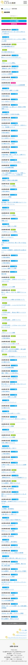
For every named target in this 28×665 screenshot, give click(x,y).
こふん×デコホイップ (7, 432)
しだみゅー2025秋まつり (8, 525)
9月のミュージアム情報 (7, 531)
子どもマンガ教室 (6, 197)
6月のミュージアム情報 (7, 595)
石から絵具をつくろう (7, 589)
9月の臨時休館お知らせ (8, 52)
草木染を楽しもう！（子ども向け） (11, 162)
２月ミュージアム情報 (7, 426)
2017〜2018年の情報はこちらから (14, 623)
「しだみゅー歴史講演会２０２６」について (13, 356)
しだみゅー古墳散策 (7, 74)
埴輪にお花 (4, 220)
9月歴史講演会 (5, 96)
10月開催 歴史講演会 (7, 536)
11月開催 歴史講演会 (7, 509)
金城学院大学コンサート (8, 209)
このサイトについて (21, 635)
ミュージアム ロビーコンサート (10, 547)
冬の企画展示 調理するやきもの (10, 483)
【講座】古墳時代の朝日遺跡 (9, 180)
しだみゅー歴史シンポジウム (9, 378)
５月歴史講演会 (5, 263)
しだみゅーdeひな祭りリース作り (10, 413)
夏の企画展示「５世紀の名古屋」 (10, 114)
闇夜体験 (3, 274)
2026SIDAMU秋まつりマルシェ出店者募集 (13, 85)
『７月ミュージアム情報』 (8, 186)
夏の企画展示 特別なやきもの (10, 619)
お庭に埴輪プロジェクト (8, 443)
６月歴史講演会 (5, 257)
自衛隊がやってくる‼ (7, 459)
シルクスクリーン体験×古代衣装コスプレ (13, 299)
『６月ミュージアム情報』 (8, 215)
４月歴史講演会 (5, 338)
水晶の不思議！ (5, 149)
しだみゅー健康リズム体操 (8, 226)
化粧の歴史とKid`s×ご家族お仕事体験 (12, 553)
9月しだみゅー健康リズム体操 (9, 90)
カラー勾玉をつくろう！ (8, 101)
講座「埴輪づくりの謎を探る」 (10, 373)
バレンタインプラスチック (8, 402)
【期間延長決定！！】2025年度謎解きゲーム (14, 477)
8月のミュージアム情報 (7, 576)
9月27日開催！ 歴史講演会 (9, 542)
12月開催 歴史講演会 (7, 488)
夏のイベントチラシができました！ (11, 57)
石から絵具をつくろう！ (8, 138)
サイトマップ (23, 633)
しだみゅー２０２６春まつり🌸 (10, 343)
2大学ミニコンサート (7, 79)
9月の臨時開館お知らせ (8, 46)
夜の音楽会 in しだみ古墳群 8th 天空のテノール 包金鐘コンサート (14, 126)
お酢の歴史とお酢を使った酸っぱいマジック (13, 558)
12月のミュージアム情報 (8, 472)
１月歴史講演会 (5, 454)
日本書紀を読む (5, 362)
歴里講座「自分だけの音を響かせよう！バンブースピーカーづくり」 (13, 203)
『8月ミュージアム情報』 (8, 63)
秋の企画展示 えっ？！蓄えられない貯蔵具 (13, 571)
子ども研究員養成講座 (7, 167)
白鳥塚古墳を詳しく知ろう (8, 448)
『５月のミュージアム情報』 (9, 231)
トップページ (6, 9)
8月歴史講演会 (5, 132)
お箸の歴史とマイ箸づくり (8, 514)
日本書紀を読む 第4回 (8, 143)
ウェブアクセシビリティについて (17, 638)
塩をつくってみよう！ (7, 237)
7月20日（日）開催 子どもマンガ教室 (12, 613)
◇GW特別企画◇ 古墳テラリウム (11, 320)
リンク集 (24, 630)
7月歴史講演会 (5, 191)
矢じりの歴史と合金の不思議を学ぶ (11, 520)
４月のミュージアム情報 (8, 287)
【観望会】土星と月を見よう (9, 68)
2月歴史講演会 (5, 391)
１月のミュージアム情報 (8, 437)
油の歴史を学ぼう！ (7, 120)
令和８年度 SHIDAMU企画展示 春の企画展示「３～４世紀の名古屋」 (13, 350)
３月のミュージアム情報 (8, 332)
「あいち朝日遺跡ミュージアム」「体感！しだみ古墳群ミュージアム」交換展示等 (13, 174)
